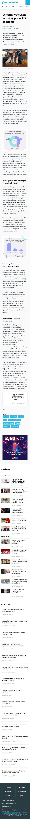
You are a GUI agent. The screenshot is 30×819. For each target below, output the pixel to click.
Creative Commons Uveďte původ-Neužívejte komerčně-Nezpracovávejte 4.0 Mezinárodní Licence (15, 813)
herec (5, 420)
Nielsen (18, 423)
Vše (3, 7)
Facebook (8, 787)
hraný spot (6, 426)
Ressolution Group (8, 423)
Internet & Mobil (19, 7)
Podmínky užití (10, 800)
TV (13, 7)
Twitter (23, 787)
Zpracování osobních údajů (9, 803)
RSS (9, 795)
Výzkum (9, 28)
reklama (20, 417)
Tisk (27, 7)
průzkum (17, 420)
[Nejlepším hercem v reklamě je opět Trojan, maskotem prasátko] (15, 399)
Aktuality (8, 7)
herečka (11, 420)
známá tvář (13, 417)
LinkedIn (9, 791)
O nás (3, 800)
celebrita (6, 417)
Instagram (23, 791)
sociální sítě (15, 426)
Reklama (4, 28)
